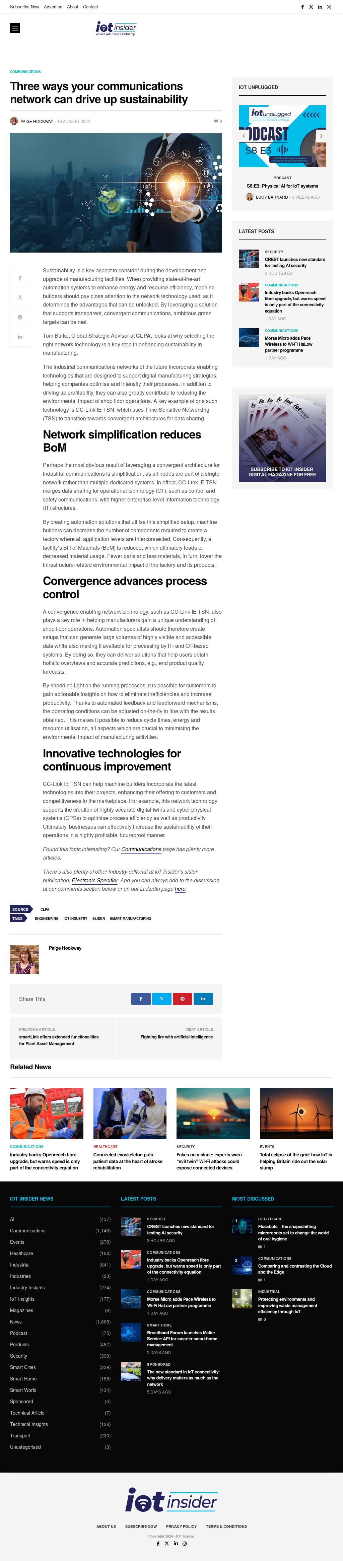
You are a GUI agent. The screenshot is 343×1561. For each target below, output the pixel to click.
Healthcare (105, 1146)
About (72, 6)
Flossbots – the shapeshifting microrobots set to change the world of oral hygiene (293, 1232)
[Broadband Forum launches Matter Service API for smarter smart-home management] (131, 1332)
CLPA (45, 909)
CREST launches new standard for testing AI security (295, 262)
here (180, 888)
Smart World (23, 1389)
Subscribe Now (24, 6)
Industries (20, 1276)
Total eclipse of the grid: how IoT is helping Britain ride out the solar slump (296, 1161)
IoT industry (75, 918)
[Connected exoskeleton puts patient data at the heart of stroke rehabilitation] (130, 1114)
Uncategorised (25, 1446)
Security (274, 252)
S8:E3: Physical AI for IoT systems (282, 186)
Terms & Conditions (226, 1526)
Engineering (47, 918)
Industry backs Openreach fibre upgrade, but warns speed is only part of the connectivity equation (295, 301)
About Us (106, 1526)
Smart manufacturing (130, 918)
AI (12, 1219)
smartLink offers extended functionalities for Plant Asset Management (58, 1039)
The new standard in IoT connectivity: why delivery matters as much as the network (183, 1377)
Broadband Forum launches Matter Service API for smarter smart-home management (182, 1338)
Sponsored (21, 1401)
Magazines (21, 1310)
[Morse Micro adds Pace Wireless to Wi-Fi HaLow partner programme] (249, 337)
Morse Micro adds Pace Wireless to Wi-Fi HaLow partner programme (289, 344)
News (16, 1321)
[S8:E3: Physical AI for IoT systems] (283, 136)
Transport (20, 1435)
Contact (90, 6)
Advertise (53, 6)
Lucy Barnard (272, 197)
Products (19, 1344)
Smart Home (23, 1378)
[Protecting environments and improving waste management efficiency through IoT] (242, 1298)
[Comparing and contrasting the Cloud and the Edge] (242, 1265)
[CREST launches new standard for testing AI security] (249, 259)
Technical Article (27, 1412)
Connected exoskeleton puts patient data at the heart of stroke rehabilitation (127, 1161)
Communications (25, 71)
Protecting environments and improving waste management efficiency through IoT (287, 1305)
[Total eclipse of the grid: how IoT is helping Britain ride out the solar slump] (296, 1114)
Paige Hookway (36, 121)
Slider (98, 918)
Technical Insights (29, 1424)
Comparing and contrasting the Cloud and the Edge (295, 1269)
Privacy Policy (181, 1526)
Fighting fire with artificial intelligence (177, 1036)
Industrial (19, 1264)
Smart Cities (23, 1367)
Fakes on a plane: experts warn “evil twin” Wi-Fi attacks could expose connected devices (209, 1161)
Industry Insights (27, 1287)
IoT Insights (22, 1298)
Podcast (282, 178)
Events (267, 1146)
